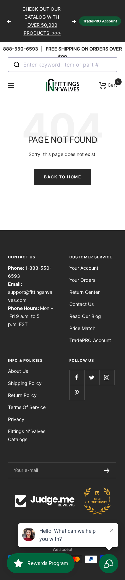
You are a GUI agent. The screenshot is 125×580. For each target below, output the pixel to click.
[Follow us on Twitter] (91, 377)
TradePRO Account (100, 21)
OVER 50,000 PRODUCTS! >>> (42, 29)
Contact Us (81, 304)
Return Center (84, 292)
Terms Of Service (27, 407)
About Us (18, 371)
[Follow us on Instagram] (106, 377)
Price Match (82, 328)
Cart (111, 84)
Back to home (62, 176)
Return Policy (22, 395)
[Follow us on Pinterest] (76, 392)
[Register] (107, 470)
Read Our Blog (85, 316)
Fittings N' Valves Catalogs (26, 435)
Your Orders (82, 280)
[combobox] (62, 64)
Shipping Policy (25, 383)
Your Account (83, 268)
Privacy (16, 419)
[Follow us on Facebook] (76, 377)
